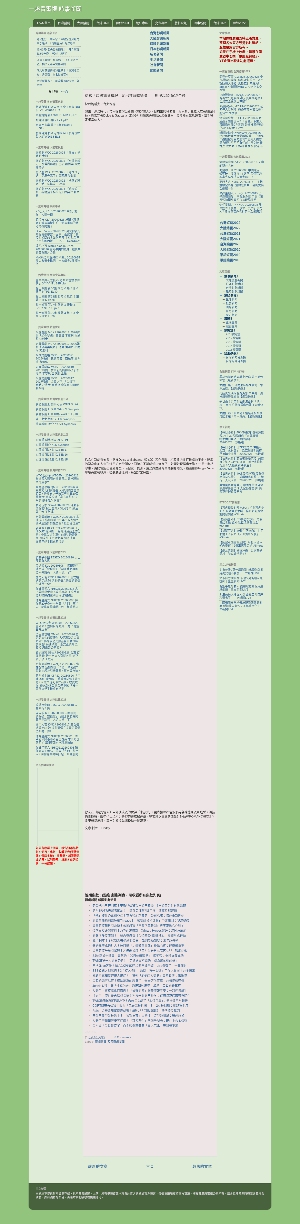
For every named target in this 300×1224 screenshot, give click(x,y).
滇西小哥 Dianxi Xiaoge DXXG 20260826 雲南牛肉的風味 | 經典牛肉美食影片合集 (58, 249)
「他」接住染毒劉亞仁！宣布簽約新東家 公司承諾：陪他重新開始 (139, 915)
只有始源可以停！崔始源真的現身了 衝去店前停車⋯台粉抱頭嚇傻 (138, 980)
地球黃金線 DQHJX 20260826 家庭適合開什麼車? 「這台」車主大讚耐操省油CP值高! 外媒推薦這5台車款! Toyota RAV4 (241, 123)
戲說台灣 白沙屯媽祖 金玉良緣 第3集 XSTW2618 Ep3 (58, 109)
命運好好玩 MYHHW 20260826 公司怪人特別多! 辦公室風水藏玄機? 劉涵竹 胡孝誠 (241, 110)
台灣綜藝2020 (230, 244)
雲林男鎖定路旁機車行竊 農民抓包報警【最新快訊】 (241, 378)
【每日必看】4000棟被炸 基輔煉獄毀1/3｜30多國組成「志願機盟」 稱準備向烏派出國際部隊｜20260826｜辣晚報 (241, 437)
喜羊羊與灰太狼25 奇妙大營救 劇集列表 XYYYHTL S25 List (58, 282)
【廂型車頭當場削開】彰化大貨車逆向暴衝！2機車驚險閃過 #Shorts (241, 544)
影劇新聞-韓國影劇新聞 (110, 1041)
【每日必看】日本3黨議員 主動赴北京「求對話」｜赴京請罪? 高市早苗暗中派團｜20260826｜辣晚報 (241, 450)
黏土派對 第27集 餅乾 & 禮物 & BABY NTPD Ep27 (55, 306)
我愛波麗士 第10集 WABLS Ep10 (57, 414)
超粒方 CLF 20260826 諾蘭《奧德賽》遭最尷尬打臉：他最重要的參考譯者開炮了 (58, 223)
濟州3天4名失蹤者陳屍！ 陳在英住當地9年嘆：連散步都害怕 (134, 910)
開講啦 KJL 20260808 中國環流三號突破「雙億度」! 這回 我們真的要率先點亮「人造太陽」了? (57, 569)
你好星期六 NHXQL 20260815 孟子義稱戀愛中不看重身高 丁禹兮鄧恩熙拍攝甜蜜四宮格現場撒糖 (57, 592)
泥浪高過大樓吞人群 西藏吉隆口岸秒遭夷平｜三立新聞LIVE (241, 596)
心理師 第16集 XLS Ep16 (52, 454)
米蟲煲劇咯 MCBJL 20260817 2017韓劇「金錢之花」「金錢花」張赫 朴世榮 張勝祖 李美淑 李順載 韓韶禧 (57, 383)
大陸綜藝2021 (230, 239)
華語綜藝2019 (230, 255)
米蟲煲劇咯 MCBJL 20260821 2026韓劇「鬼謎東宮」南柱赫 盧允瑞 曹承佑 (58, 358)
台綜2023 (102, 23)
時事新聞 (200, 23)
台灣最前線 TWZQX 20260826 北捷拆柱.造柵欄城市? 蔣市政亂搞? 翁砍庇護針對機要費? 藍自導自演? (58, 520)
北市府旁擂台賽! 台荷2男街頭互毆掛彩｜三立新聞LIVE (241, 580)
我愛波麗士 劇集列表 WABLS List (57, 404)
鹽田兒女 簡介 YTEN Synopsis (55, 419)
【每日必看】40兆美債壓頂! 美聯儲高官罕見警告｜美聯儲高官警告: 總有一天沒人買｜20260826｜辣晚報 (241, 477)
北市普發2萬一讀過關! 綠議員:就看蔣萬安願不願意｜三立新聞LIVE (241, 571)
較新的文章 (98, 1166)
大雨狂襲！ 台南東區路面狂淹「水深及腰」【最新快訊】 (241, 387)
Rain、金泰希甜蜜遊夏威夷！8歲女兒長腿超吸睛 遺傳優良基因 (136, 1010)
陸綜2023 (122, 23)
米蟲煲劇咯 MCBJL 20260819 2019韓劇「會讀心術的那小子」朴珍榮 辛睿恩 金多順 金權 (57, 370)
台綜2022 (219, 23)
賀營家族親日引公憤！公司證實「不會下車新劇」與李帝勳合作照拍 (138, 925)
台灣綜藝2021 (230, 233)
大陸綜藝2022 (230, 228)
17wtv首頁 (44, 23)
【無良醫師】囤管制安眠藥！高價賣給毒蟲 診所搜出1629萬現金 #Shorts (240, 522)
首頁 (150, 1166)
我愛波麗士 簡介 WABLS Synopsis (57, 409)
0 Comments (122, 1037)
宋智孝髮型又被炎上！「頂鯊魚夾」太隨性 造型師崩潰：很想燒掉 (138, 1015)
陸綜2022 (239, 23)
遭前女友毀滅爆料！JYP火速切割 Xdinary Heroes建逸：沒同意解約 (139, 930)
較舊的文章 (202, 1166)
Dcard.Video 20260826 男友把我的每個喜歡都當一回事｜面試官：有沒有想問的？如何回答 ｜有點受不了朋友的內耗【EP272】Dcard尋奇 (58, 236)
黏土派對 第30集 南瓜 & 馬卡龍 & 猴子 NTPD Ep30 (57, 290)
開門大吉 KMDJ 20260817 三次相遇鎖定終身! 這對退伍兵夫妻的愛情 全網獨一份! (58, 580)
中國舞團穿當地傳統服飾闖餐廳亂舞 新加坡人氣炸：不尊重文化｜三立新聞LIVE (241, 606)
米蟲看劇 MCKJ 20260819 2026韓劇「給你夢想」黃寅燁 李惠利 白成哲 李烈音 (58, 335)
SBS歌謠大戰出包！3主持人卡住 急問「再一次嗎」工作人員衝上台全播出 (143, 970)
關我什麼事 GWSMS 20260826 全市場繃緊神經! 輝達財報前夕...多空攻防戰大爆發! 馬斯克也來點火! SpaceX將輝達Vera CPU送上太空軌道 (241, 83)
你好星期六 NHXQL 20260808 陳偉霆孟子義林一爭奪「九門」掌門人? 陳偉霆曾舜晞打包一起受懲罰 (57, 603)
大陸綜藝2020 (230, 249)
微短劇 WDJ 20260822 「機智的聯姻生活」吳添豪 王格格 (58, 182)
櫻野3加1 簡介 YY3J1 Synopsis (56, 424)
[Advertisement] (118, 55)
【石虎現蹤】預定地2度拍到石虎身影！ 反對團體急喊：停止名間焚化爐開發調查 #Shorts (241, 511)
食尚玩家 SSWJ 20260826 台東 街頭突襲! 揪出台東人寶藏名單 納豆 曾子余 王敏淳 (58, 508)
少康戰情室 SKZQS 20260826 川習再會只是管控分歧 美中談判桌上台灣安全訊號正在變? (241, 98)
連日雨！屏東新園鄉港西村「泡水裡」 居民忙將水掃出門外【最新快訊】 (241, 405)
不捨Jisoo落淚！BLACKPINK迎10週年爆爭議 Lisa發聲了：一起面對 (139, 965)
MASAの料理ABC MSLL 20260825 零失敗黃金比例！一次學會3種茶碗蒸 (58, 261)
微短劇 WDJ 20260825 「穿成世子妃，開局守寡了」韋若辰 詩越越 (58, 174)
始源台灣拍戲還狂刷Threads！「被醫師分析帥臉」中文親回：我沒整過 (140, 920)
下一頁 (63, 91)
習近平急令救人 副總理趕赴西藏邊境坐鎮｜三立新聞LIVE (241, 588)
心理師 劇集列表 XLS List (52, 439)
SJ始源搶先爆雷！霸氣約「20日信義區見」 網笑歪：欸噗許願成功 (138, 955)
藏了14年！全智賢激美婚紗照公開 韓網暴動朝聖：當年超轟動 (135, 940)
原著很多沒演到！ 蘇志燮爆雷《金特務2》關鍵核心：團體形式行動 (139, 935)
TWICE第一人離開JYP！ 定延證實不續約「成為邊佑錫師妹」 (135, 960)
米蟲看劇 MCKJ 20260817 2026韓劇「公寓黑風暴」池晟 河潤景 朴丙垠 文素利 (58, 347)
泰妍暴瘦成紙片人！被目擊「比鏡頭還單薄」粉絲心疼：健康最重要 (138, 945)
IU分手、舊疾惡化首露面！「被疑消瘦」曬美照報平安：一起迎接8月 (139, 990)
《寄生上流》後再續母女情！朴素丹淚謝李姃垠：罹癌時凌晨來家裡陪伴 (141, 995)
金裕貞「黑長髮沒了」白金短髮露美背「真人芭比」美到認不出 (136, 1025)
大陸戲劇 (83, 23)
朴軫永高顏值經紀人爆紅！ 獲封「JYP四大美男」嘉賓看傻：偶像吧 (139, 975)
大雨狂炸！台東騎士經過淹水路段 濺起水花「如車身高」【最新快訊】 (241, 415)
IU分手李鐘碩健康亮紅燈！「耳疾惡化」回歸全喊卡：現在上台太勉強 (139, 1020)
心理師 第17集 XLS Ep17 (52, 449)
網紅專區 (142, 23)
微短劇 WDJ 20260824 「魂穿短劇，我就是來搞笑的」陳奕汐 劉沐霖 (57, 192)
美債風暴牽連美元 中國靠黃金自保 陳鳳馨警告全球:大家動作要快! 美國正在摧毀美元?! (241, 488)
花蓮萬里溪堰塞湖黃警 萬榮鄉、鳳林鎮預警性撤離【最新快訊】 (241, 395)
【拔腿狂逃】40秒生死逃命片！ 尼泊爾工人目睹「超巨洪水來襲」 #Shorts (241, 534)
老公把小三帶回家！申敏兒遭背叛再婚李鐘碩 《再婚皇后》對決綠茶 (139, 905)
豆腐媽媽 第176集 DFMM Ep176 (56, 115)
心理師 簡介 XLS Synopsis (52, 444)
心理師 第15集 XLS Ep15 (52, 459)
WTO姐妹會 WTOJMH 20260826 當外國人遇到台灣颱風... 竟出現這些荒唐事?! (57, 479)
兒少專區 (161, 23)
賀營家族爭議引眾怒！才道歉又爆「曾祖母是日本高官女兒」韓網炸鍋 (139, 950)
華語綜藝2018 (230, 260)
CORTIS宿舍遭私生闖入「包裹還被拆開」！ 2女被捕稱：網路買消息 (140, 1005)
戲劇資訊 (180, 23)
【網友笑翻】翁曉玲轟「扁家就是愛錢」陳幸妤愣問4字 (240, 552)
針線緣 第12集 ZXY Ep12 (52, 120)
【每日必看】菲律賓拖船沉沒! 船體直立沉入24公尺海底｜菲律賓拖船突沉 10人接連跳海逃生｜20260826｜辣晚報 (241, 463)
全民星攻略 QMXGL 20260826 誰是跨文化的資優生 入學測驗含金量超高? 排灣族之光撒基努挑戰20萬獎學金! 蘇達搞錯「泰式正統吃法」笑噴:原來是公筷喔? (58, 494)
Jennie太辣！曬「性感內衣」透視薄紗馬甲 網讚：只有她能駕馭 (136, 985)
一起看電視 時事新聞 (55, 9)
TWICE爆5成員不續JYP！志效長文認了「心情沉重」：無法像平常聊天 (140, 1000)
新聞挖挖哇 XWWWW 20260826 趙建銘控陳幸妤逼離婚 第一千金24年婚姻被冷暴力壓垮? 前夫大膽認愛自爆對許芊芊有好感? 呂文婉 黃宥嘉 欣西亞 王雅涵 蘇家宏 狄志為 (241, 139)
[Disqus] (150, 1101)
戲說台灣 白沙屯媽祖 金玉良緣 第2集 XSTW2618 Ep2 (58, 135)
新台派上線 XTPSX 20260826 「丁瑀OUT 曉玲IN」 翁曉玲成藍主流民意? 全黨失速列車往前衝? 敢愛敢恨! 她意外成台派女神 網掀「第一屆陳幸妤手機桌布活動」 (58, 535)
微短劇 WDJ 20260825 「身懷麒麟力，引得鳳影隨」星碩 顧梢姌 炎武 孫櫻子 (58, 164)
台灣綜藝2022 (230, 223)
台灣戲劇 (64, 23)
